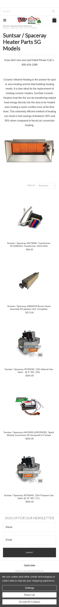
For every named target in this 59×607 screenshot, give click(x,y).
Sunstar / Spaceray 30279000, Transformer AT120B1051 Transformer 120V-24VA (28, 244)
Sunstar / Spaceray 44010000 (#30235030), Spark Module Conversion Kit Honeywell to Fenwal (29, 433)
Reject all (29, 595)
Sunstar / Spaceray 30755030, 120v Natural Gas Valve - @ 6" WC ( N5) (29, 370)
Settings (29, 588)
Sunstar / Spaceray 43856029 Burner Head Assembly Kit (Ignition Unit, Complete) (28, 307)
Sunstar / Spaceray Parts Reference (17, 26)
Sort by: (31, 185)
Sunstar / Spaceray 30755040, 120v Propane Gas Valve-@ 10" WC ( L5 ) (29, 496)
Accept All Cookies (29, 602)
